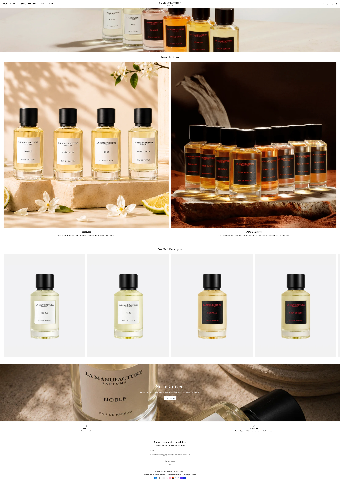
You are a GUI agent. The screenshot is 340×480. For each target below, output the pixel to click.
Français (182, 471)
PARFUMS (13, 4)
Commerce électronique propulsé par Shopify (181, 474)
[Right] (332, 305)
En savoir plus (170, 398)
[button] (327, 4)
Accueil (5, 4)
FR (323, 4)
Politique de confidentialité (163, 471)
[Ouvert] (44, 305)
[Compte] (332, 4)
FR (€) (176, 471)
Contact (49, 4)
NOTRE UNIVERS (25, 4)
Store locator (38, 4)
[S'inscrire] (188, 450)
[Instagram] (170, 464)
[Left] (7, 305)
